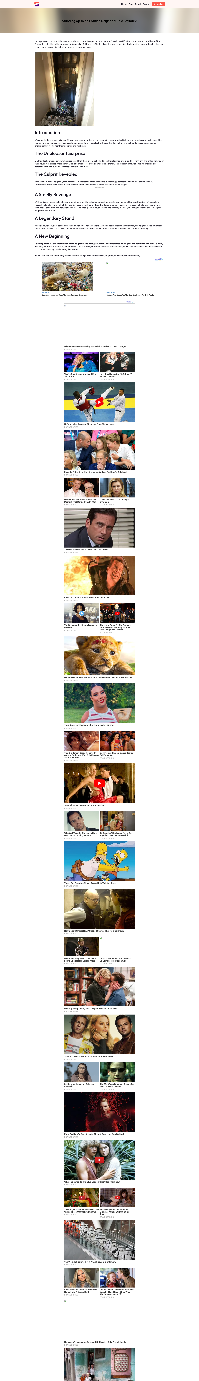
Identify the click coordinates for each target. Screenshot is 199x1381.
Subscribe (158, 4)
